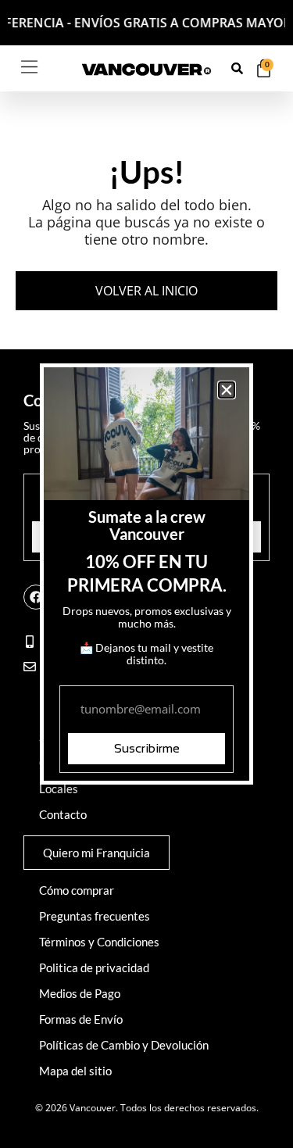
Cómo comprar (76, 890)
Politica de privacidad (94, 967)
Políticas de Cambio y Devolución (124, 1045)
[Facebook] (35, 597)
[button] (227, 390)
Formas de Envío (81, 1019)
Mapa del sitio (75, 1071)
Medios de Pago (79, 993)
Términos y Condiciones (99, 942)
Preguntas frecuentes (94, 916)
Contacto (63, 814)
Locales (58, 788)
